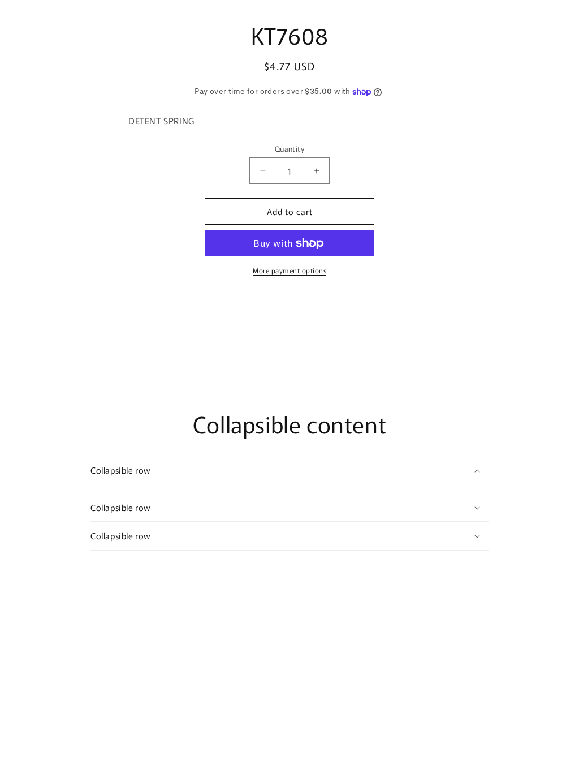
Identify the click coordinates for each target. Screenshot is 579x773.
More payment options (289, 270)
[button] (289, 470)
